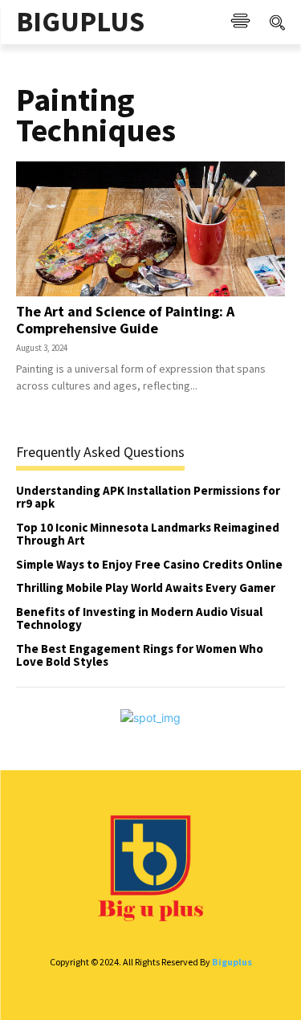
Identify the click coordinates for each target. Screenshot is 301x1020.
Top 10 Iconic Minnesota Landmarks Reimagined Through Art (147, 534)
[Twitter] (218, 990)
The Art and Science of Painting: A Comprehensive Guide (125, 320)
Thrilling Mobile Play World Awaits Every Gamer (145, 587)
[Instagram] (121, 990)
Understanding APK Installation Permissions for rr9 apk (148, 497)
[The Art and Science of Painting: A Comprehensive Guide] (150, 228)
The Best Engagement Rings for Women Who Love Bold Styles (139, 655)
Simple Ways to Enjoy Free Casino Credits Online (149, 564)
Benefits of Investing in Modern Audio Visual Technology (139, 618)
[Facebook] (23, 990)
